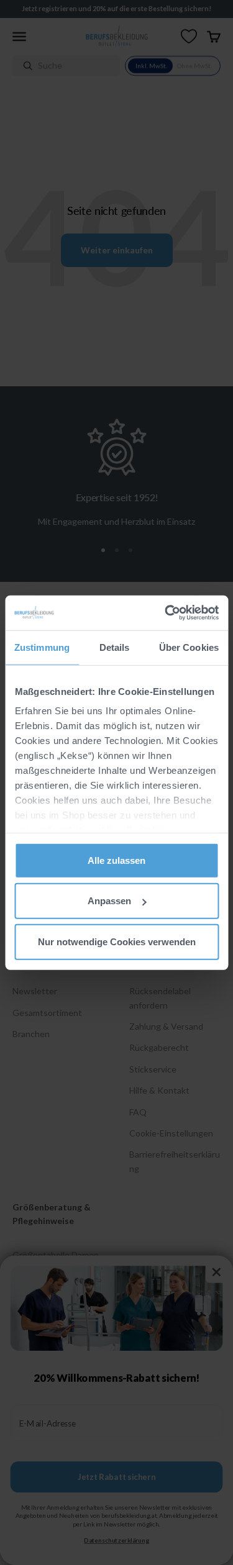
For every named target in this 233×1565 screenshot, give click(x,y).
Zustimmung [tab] (42, 647)
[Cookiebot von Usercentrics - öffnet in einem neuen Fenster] (166, 613)
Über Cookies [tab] (189, 647)
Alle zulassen (116, 860)
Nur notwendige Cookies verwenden (117, 941)
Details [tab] (114, 647)
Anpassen (109, 901)
